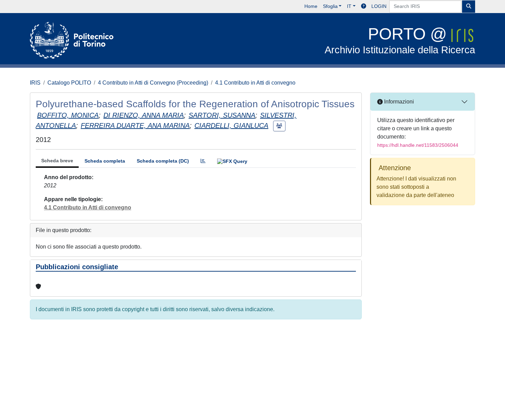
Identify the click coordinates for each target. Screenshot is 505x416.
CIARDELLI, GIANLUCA (231, 125)
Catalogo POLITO (69, 83)
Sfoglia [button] (330, 6)
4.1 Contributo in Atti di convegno (255, 83)
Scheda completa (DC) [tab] (163, 161)
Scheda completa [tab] (105, 161)
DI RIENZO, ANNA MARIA (143, 115)
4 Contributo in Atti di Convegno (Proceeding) (153, 83)
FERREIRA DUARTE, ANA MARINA (135, 125)
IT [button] (349, 6)
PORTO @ (400, 40)
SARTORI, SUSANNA (222, 115)
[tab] (203, 161)
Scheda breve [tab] (57, 160)
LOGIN (378, 6)
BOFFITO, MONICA (68, 115)
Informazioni (398, 102)
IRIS (35, 83)
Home (310, 6)
